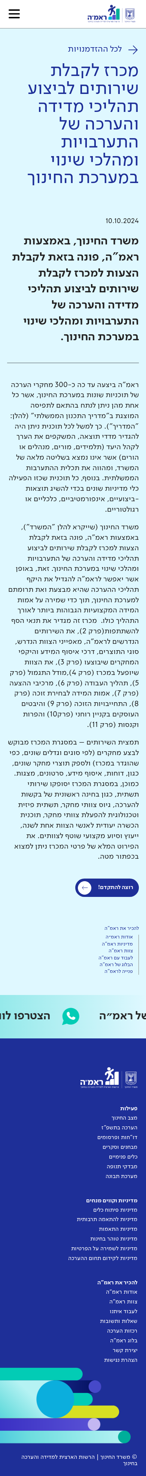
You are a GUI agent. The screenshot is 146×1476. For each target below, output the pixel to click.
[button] (14, 14)
